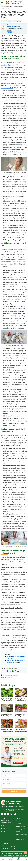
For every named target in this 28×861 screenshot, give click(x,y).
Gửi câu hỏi (14, 791)
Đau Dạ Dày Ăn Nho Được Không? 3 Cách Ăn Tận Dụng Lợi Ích (20, 716)
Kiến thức (8, 6)
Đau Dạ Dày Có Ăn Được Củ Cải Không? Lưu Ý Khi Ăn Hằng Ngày (21, 700)
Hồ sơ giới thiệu (19, 821)
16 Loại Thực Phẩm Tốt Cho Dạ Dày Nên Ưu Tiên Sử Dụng (21, 731)
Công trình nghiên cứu (20, 829)
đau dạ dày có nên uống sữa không (14, 45)
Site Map (18, 831)
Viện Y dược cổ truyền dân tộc (12, 675)
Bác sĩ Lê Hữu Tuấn (20, 837)
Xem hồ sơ (9, 32)
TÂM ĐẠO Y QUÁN (20, 839)
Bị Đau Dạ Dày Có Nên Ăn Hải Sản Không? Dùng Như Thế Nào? (7, 731)
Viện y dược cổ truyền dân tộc (14, 2)
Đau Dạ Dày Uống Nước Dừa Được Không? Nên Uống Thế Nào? (6, 716)
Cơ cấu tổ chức (19, 823)
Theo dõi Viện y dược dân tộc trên (8, 21)
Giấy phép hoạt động (20, 826)
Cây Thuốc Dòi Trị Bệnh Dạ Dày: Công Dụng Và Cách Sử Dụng (6, 700)
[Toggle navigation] (2, 2)
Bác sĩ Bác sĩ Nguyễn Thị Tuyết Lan (13, 26)
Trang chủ (3, 6)
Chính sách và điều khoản (21, 834)
